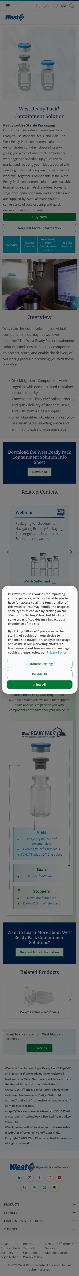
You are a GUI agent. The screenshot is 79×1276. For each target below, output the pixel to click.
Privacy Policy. (57, 652)
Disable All (39, 674)
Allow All (39, 685)
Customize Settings (40, 664)
